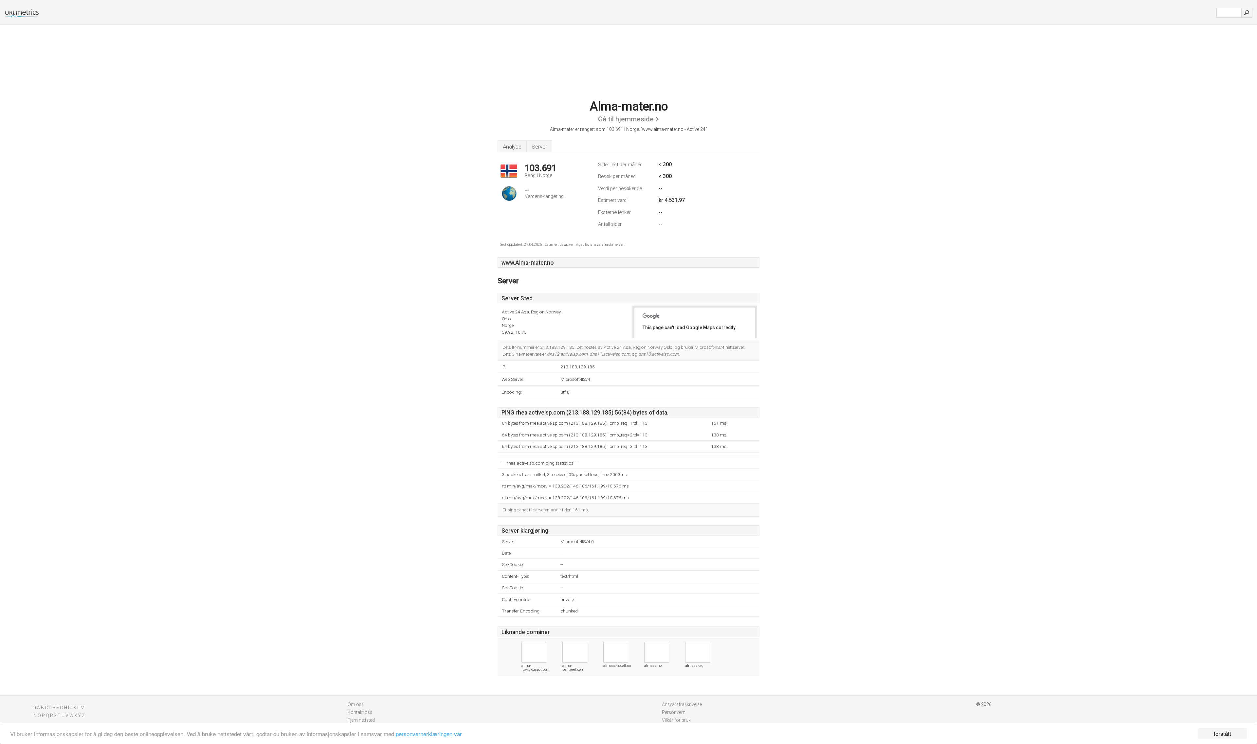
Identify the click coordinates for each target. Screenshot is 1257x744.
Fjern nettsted (361, 720)
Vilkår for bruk (676, 720)
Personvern (673, 712)
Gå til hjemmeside (626, 119)
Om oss (356, 704)
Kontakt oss (360, 712)
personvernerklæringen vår (429, 734)
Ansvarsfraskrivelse (682, 704)
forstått (1222, 733)
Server (539, 146)
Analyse (512, 146)
